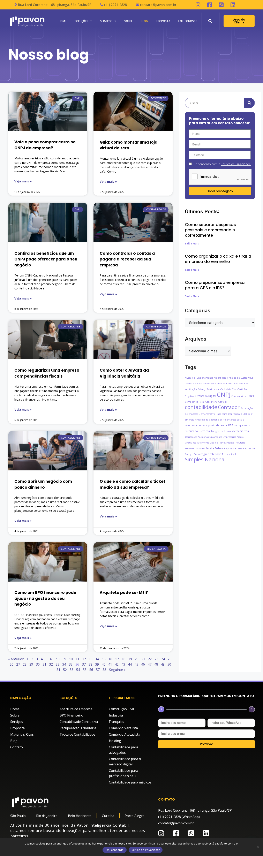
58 (104, 669)
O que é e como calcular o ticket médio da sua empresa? (132, 484)
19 (130, 659)
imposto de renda (216, 425)
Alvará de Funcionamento (199, 377)
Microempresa (240, 431)
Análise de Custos (238, 377)
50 (169, 664)
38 (90, 664)
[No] (258, 847)
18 (123, 659)
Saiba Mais (192, 243)
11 (77, 659)
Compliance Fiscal (194, 401)
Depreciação (235, 413)
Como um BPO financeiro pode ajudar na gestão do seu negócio (45, 598)
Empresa (189, 419)
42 (117, 664)
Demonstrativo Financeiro (213, 413)
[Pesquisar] (249, 103)
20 (136, 659)
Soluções (81, 21)
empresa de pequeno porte (210, 419)
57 (98, 669)
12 (84, 659)
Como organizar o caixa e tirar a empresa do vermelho (218, 258)
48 (156, 664)
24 (163, 659)
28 (25, 664)
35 (71, 664)
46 (143, 664)
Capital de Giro (228, 389)
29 (31, 664)
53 (71, 669)
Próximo (206, 744)
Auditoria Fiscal (225, 383)
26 (11, 664)
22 (150, 659)
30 (38, 664)
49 (163, 664)
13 (90, 659)
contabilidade (201, 407)
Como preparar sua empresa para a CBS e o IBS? (215, 285)
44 (130, 664)
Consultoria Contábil (216, 401)
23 (156, 659)
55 (85, 669)
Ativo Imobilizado (206, 383)
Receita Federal (214, 448)
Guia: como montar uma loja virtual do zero (129, 145)
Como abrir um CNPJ (242, 396)
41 (110, 664)
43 (123, 664)
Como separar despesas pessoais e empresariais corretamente (210, 230)
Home (62, 21)
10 (71, 659)
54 (78, 669)
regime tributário (211, 454)
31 (44, 664)
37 (84, 664)
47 (149, 664)
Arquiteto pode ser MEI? (124, 592)
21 (143, 659)
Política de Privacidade (145, 849)
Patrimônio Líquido (207, 442)
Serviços (106, 21)
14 (97, 659)
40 (103, 664)
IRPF (230, 425)
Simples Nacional (205, 459)
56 (91, 669)
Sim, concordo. (115, 849)
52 (65, 669)
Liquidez (242, 425)
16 (110, 659)
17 (117, 659)
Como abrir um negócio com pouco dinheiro (43, 484)
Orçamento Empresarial (222, 436)
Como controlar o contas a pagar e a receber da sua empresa (127, 259)
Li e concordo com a (222, 164)
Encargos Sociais (235, 419)
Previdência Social (195, 448)
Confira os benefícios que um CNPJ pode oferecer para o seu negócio (45, 259)
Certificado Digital (205, 395)
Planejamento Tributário (232, 442)
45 (136, 664)
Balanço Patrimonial (208, 389)
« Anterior (16, 659)
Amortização (221, 377)
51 (58, 669)
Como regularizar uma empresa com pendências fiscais (47, 373)
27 (18, 664)
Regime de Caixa (233, 448)
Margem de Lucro (221, 431)
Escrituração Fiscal (195, 425)
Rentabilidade (229, 454)
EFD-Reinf (248, 413)
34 (64, 664)
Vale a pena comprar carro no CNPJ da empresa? (45, 145)
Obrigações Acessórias (197, 436)
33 (57, 664)
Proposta (163, 21)
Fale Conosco (187, 21)
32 (51, 664)
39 (97, 664)
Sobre (128, 21)
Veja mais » (23, 181)
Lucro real (204, 431)
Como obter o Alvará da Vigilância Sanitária (124, 373)
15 (104, 659)
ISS (235, 425)
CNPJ (224, 395)
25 (169, 659)
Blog (144, 21)
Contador (229, 407)
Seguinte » (117, 669)
